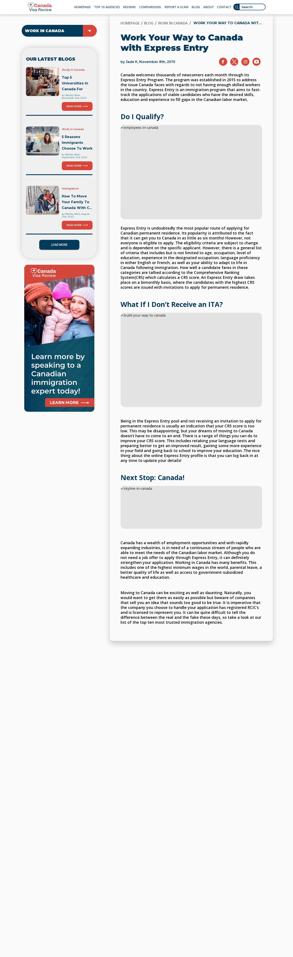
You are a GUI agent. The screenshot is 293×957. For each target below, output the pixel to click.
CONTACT (224, 7)
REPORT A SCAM (176, 7)
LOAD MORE (59, 244)
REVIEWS (129, 7)
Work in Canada (173, 23)
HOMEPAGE (82, 7)
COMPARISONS (150, 7)
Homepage (130, 23)
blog (148, 23)
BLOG (196, 7)
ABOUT (208, 7)
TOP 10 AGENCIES (107, 7)
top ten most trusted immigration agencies (181, 622)
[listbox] (59, 31)
